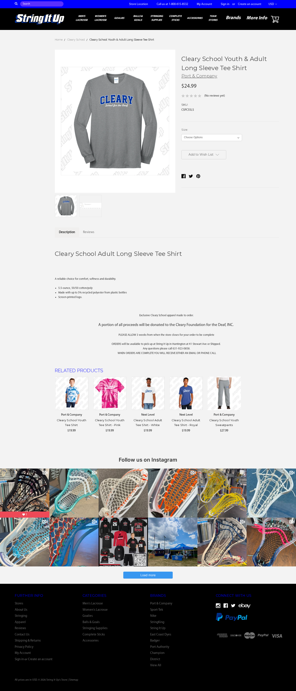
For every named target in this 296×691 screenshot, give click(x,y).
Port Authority (159, 647)
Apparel (20, 622)
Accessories (194, 18)
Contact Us (22, 634)
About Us (21, 610)
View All (155, 665)
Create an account (249, 4)
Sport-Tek (156, 610)
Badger (155, 640)
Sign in (225, 4)
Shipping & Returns (28, 640)
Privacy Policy (24, 647)
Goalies (119, 18)
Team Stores (212, 18)
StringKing (157, 622)
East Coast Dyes (160, 634)
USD (271, 4)
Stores (19, 603)
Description (67, 232)
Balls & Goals (138, 18)
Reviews (20, 628)
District (155, 659)
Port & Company (161, 603)
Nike (153, 616)
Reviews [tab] (88, 232)
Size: (184, 129)
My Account (204, 4)
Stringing (21, 616)
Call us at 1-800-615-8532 (172, 4)
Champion (157, 653)
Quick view (71, 393)
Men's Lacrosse (82, 18)
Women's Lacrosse (100, 18)
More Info (256, 18)
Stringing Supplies (156, 18)
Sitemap (73, 680)
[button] (249, 647)
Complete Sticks (175, 18)
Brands (233, 17)
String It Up (158, 628)
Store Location (138, 4)
